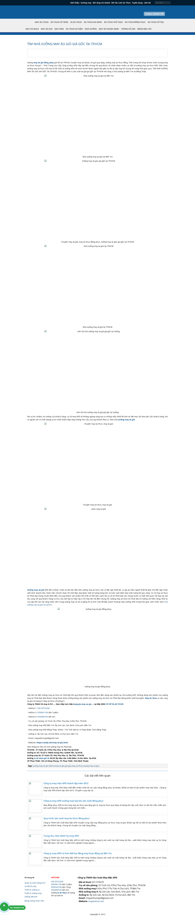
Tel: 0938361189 (17, 907)
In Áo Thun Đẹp (37, 9)
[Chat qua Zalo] (189, 893)
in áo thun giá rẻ (41, 758)
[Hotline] (4, 907)
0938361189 (42, 712)
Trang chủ (30, 24)
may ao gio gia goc (63, 766)
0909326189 (56, 887)
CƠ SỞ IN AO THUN (114, 704)
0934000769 (42, 716)
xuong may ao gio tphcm (44, 766)
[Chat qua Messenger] (189, 899)
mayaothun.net (96, 901)
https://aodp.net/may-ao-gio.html (52, 742)
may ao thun (77, 766)
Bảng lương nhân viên (34, 900)
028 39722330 (43, 708)
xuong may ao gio (91, 766)
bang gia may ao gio (82, 704)
